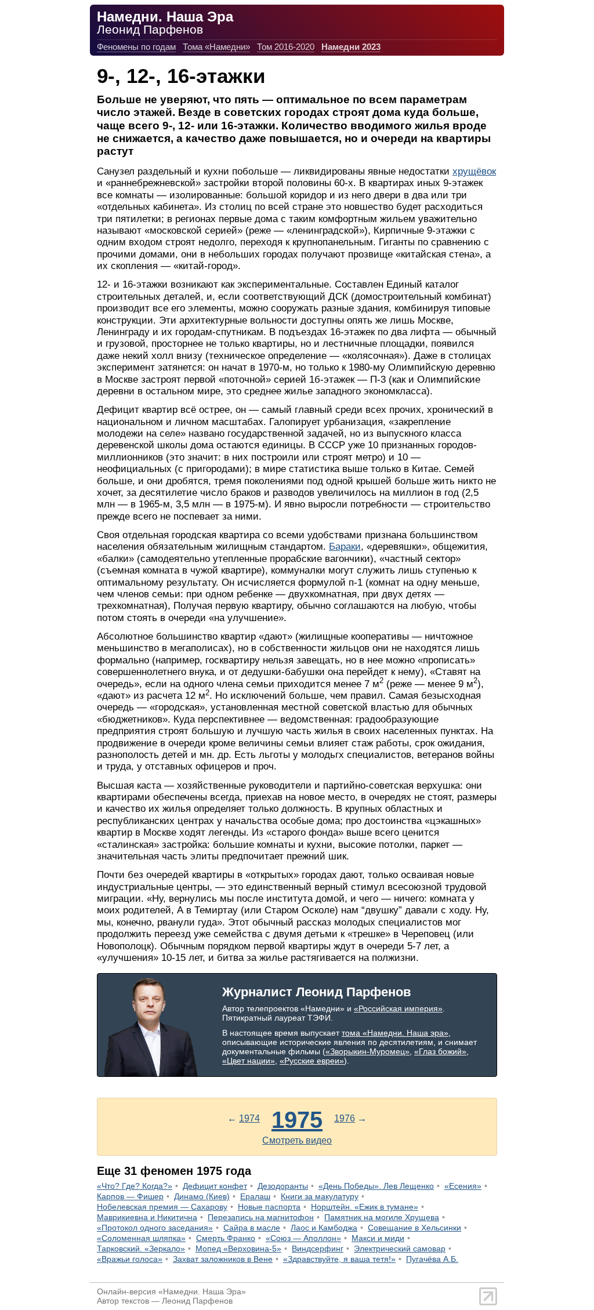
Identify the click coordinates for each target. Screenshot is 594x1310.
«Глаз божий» (440, 1051)
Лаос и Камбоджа (324, 1227)
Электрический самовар (400, 1248)
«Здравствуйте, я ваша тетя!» (339, 1259)
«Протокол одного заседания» (155, 1227)
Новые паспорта (269, 1206)
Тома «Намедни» (216, 47)
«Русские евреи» (312, 1060)
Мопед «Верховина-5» (238, 1248)
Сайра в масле (251, 1227)
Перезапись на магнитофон (261, 1217)
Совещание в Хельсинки (414, 1227)
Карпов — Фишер (130, 1196)
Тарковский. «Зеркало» (141, 1248)
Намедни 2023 (351, 47)
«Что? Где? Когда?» (134, 1186)
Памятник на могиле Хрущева (381, 1217)
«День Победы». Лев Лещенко (376, 1186)
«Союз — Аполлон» (303, 1238)
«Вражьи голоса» (129, 1259)
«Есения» (462, 1186)
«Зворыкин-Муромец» (367, 1051)
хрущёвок (474, 171)
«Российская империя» (398, 1008)
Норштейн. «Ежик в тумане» (364, 1206)
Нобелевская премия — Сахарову (162, 1206)
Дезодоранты (283, 1186)
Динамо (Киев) (202, 1196)
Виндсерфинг (317, 1248)
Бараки (345, 546)
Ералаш (255, 1196)
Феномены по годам (136, 47)
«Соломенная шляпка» (141, 1238)
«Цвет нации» (248, 1060)
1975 (297, 1120)
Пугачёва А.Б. (432, 1259)
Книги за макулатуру (319, 1196)
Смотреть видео (297, 1140)
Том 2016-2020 (285, 47)
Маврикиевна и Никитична (147, 1217)
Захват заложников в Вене (223, 1259)
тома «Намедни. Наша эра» (395, 1032)
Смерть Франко (225, 1238)
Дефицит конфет (215, 1186)
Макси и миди (378, 1238)
